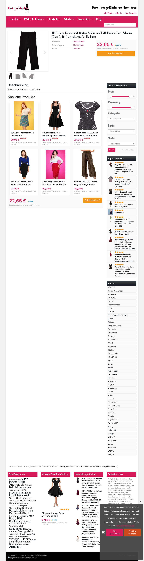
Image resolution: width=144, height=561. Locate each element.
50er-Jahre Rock (14, 479)
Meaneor (111, 378)
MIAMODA (112, 381)
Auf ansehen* (116, 53)
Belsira (111, 308)
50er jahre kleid (18, 480)
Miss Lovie (112, 388)
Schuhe (68, 19)
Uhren (18, 536)
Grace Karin (113, 353)
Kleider (14, 19)
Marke (111, 138)
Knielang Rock (23, 506)
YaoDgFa (112, 447)
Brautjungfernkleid (20, 492)
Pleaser (111, 399)
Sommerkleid (16, 526)
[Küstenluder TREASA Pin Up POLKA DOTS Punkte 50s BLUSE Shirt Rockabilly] (87, 115)
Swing (110, 426)
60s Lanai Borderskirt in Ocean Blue (22, 134)
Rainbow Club (114, 406)
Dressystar (112, 332)
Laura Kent (112, 374)
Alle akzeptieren (114, 532)
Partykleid (16, 510)
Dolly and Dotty (114, 325)
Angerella (112, 294)
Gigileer (111, 350)
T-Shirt (21, 534)
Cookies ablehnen (132, 532)
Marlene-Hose (78, 45)
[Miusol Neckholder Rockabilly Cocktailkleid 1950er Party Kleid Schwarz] (55, 115)
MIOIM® (111, 385)
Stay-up (28, 529)
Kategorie (114, 113)
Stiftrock (13, 531)
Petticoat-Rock (17, 516)
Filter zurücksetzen (128, 150)
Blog (98, 19)
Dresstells (112, 329)
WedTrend (112, 440)
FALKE (110, 343)
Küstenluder (113, 371)
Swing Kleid (25, 531)
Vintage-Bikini (18, 539)
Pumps (29, 515)
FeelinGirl (112, 346)
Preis (111, 91)
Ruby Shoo (112, 409)
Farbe (111, 125)
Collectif (111, 322)
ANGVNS (112, 298)
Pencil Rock (28, 511)
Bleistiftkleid (26, 487)
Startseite (11, 466)
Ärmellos (15, 546)
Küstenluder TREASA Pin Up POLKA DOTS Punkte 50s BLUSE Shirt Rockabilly (87, 134)
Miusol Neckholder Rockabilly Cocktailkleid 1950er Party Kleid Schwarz (53, 134)
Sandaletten (13, 524)
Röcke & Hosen (33, 19)
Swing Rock (13, 534)
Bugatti (111, 319)
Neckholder (28, 508)
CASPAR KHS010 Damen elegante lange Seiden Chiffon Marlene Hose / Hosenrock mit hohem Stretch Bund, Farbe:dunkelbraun (86, 183)
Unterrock (24, 537)
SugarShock (113, 419)
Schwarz (76, 48)
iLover (110, 360)
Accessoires (84, 19)
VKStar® (111, 437)
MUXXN (111, 395)
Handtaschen (16, 503)
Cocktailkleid (19, 495)
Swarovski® (113, 423)
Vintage (111, 433)
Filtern (111, 150)
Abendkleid (17, 484)
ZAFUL (111, 451)
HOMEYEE (112, 357)
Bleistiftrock (14, 490)
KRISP (110, 367)
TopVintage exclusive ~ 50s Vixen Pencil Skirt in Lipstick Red (54, 183)
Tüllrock (11, 537)
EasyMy (111, 336)
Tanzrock (28, 534)
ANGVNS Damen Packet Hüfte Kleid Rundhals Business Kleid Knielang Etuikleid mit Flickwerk (22, 183)
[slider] (111, 96)
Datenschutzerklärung (124, 526)
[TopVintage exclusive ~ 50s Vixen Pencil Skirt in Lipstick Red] (55, 164)
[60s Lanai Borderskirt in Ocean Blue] (24, 115)
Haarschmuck (28, 500)
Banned (111, 301)
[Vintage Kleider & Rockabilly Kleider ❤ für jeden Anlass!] (28, 7)
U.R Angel (112, 430)
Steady (111, 416)
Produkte (20, 466)
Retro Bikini (16, 518)
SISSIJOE (112, 412)
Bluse (23, 490)
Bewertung (114, 102)
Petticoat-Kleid (19, 513)
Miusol (110, 392)
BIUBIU (111, 312)
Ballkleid (14, 487)
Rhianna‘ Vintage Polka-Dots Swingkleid (53, 514)
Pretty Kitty (113, 402)
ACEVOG (111, 287)
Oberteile (53, 19)
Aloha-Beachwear (115, 291)
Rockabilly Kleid (19, 521)
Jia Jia (110, 364)
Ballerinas (28, 485)
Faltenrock (22, 498)
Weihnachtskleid (24, 544)
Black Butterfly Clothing (118, 315)
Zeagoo (111, 454)
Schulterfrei (21, 524)
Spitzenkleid (17, 528)
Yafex (110, 444)
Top (33, 534)
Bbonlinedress (114, 305)
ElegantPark (113, 339)
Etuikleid (13, 498)
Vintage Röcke (78, 41)
